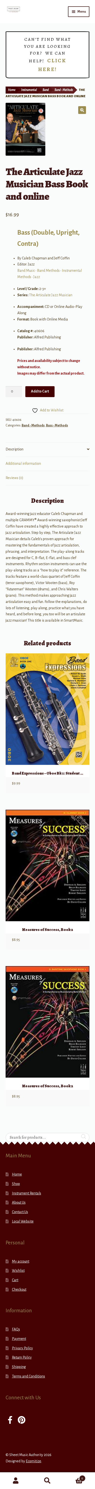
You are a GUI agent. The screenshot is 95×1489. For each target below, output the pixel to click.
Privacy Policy (22, 1348)
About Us (19, 1202)
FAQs (16, 1329)
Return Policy (22, 1357)
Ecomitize (33, 1461)
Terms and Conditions (28, 1376)
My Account (16, 1481)
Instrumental (29, 90)
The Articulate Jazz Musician (50, 295)
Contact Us (20, 1212)
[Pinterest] (21, 1420)
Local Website (23, 1221)
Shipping (19, 1367)
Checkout (19, 1289)
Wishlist (18, 1271)
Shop (16, 1184)
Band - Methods (64, 90)
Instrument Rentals (26, 1193)
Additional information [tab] (23, 463)
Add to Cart (40, 391)
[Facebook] (10, 1420)
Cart (15, 1280)
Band (46, 90)
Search (47, 1481)
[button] (82, 110)
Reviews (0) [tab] (14, 478)
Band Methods (48, 270)
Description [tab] (14, 449)
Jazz (36, 277)
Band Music (26, 270)
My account (20, 1261)
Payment (19, 1339)
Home (11, 90)
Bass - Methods (57, 425)
